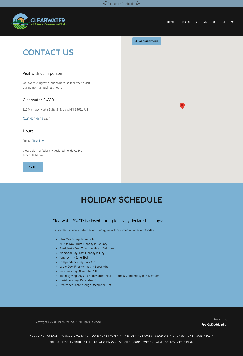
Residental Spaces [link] (138, 335)
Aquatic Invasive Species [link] (112, 342)
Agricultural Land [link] (74, 335)
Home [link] (171, 22)
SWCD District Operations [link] (174, 335)
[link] (38, 21)
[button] (228, 22)
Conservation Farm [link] (147, 342)
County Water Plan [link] (179, 342)
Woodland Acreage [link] (43, 335)
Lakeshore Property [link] (107, 335)
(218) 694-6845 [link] (33, 118)
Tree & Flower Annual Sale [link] (70, 342)
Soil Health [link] (205, 335)
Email (33, 167)
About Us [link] (210, 22)
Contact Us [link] (189, 22)
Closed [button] (36, 140)
